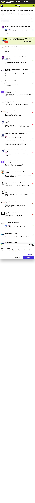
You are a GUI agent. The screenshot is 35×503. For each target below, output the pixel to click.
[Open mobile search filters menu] (33, 18)
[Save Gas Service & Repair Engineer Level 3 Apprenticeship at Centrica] (33, 152)
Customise (17, 257)
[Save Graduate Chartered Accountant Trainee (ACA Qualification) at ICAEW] (33, 184)
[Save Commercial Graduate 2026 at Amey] (33, 83)
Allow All (28, 257)
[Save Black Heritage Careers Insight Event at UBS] (33, 225)
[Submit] (30, 18)
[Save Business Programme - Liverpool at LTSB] (33, 235)
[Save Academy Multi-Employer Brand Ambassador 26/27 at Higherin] (33, 214)
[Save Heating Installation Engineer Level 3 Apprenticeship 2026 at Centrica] (33, 139)
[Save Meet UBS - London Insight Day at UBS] (33, 113)
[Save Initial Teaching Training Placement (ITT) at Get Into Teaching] (33, 163)
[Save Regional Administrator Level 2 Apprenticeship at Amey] (33, 49)
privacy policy (15, 250)
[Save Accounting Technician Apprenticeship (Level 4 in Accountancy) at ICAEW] (33, 193)
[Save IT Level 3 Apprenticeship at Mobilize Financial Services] (33, 103)
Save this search (28, 41)
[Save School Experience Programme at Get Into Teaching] (33, 93)
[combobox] (16, 18)
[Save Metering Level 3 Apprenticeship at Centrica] (33, 124)
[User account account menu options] (33, 6)
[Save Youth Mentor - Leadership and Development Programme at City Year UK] (33, 174)
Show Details (30, 254)
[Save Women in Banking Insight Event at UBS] (33, 204)
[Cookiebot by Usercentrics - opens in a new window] (30, 245)
